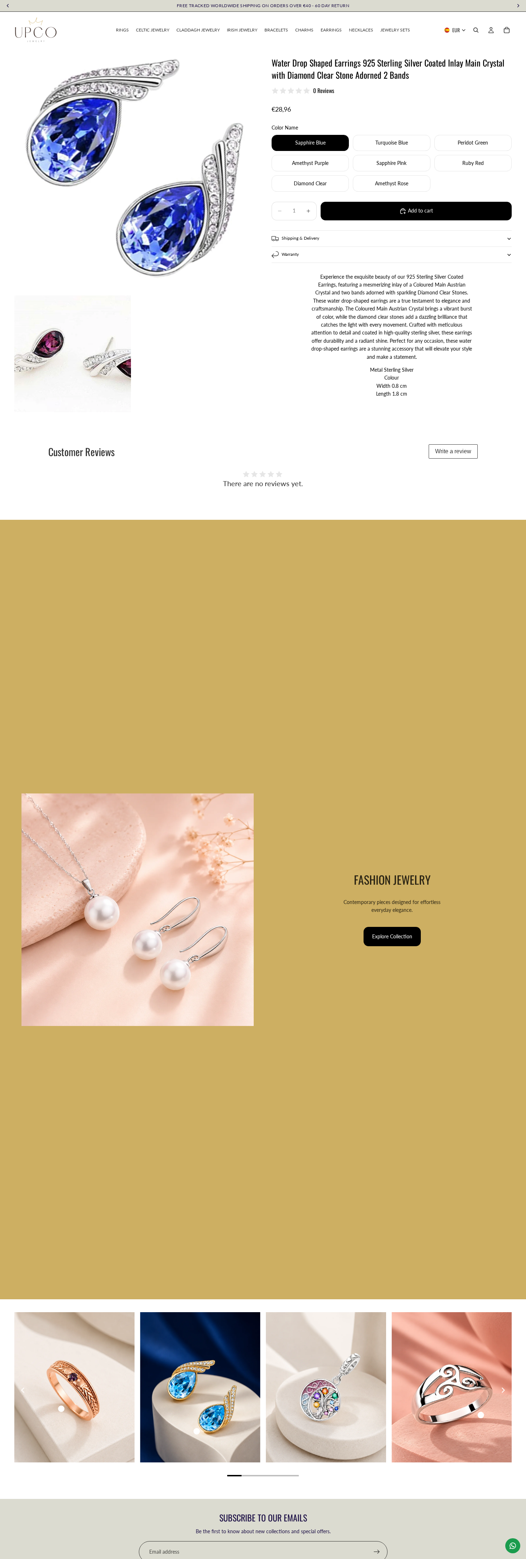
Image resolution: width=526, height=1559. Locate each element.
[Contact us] (512, 1545)
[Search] (476, 30)
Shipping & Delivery (300, 238)
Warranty (290, 254)
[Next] (502, 1390)
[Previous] (23, 1390)
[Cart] (507, 30)
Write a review (453, 451)
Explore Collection (392, 936)
